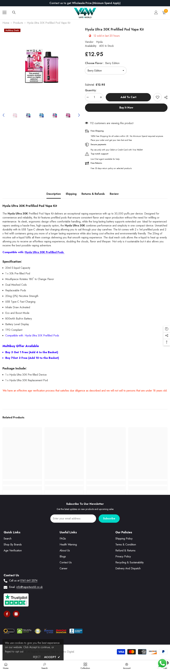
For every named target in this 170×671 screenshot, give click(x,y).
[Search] (14, 12)
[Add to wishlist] (157, 97)
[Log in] (156, 12)
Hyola (99, 42)
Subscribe (109, 518)
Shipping (71, 194)
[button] (3, 115)
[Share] (165, 97)
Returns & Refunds (93, 194)
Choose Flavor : (102, 63)
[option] (85, 3)
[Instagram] (16, 614)
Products (18, 23)
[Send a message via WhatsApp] (162, 663)
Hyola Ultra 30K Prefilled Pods (45, 252)
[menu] (4, 12)
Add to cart (128, 97)
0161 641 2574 (28, 580)
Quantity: (90, 90)
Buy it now (126, 107)
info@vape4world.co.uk (29, 587)
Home (5, 23)
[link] (22, 483)
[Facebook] (7, 614)
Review (114, 194)
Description (53, 194)
